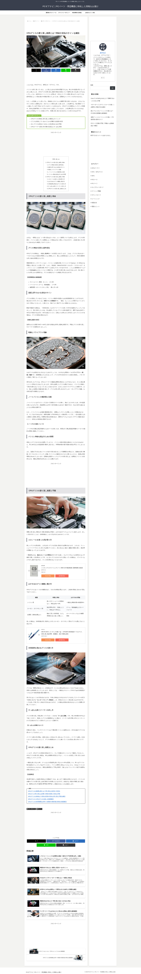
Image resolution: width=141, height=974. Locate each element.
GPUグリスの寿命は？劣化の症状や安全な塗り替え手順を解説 (46, 796)
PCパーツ (40, 808)
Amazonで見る (48, 575)
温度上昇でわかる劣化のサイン (56, 167)
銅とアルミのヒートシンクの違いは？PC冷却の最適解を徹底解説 (102, 112)
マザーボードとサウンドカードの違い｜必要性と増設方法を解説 (103, 106)
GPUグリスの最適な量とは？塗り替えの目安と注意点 (44, 791)
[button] (75, 70)
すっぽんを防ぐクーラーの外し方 (57, 186)
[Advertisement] (56, 26)
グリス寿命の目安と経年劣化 (56, 164)
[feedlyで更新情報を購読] (102, 78)
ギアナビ (103, 53)
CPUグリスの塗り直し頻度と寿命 (56, 162)
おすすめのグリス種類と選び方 (56, 181)
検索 (91, 85)
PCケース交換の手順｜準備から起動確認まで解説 (102, 124)
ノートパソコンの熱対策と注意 (56, 172)
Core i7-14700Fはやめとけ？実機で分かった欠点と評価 (102, 99)
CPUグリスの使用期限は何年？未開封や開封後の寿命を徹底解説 (47, 801)
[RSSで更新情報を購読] (104, 78)
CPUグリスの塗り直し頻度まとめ (57, 188)
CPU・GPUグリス (32, 808)
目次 (54, 159)
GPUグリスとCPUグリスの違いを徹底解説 (41, 799)
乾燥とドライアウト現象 (54, 169)
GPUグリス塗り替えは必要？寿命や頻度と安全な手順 (44, 793)
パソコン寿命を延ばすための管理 (57, 174)
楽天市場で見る (62, 575)
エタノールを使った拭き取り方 (56, 179)
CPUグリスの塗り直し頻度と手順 (56, 176)
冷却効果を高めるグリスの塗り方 (57, 183)
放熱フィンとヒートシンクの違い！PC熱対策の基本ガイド (102, 118)
